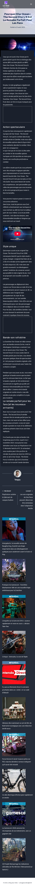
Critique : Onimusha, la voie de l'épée (15, 657)
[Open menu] (31, 4)
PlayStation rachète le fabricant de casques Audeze (9, 495)
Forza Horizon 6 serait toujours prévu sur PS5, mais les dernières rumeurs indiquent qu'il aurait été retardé (16, 762)
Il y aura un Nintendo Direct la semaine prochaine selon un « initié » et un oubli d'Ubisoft (15, 690)
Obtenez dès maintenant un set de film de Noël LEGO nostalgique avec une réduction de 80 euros (17, 726)
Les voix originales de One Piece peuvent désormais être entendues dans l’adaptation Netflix (26, 499)
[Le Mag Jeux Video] (6, 4)
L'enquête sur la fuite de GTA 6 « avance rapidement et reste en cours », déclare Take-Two (16, 623)
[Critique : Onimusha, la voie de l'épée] (17, 642)
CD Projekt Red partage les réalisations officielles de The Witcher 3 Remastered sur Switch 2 (17, 867)
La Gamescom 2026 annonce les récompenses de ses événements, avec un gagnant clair (16, 831)
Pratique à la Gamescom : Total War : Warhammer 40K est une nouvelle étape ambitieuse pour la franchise (16, 587)
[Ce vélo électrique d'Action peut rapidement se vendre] (17, 780)
